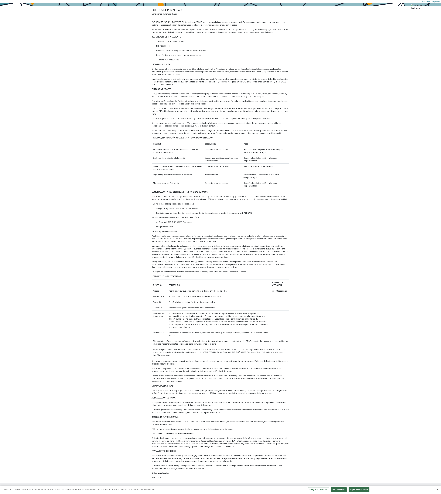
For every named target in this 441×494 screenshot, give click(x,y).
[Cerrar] (437, 489)
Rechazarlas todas (338, 490)
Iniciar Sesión (426, 2)
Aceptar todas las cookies (359, 490)
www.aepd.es (176, 381)
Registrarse (436, 2)
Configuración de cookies (319, 490)
